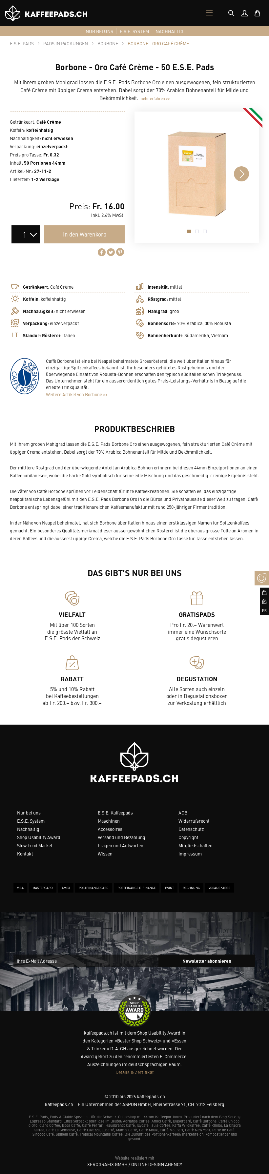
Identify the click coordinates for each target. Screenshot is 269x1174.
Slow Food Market (34, 845)
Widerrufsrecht (194, 820)
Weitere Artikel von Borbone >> (77, 394)
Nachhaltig (28, 829)
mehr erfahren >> (154, 98)
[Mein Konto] (244, 13)
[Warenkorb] (257, 13)
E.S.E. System (31, 820)
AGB (182, 812)
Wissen (105, 853)
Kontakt (25, 853)
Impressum (190, 853)
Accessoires (110, 829)
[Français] (262, 610)
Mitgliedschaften (195, 845)
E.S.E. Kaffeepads (115, 812)
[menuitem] (244, 13)
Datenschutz (191, 829)
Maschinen (109, 820)
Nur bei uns (29, 812)
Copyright (188, 837)
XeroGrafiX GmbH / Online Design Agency (134, 1164)
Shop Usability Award (38, 837)
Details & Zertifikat (134, 1072)
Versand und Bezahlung (121, 837)
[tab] (231, 13)
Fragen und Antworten (120, 845)
